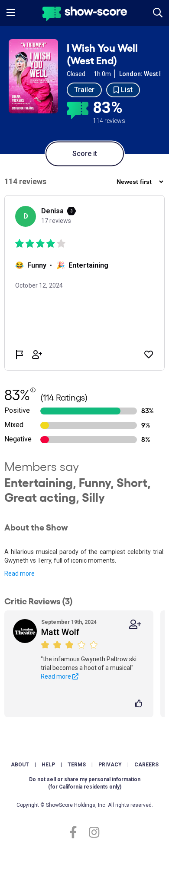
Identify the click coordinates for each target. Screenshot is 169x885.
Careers (146, 765)
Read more (19, 573)
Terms (77, 765)
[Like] (140, 704)
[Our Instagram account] (92, 832)
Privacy (110, 765)
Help (48, 765)
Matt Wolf (60, 632)
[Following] (135, 624)
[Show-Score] (84, 15)
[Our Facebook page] (76, 832)
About (20, 765)
